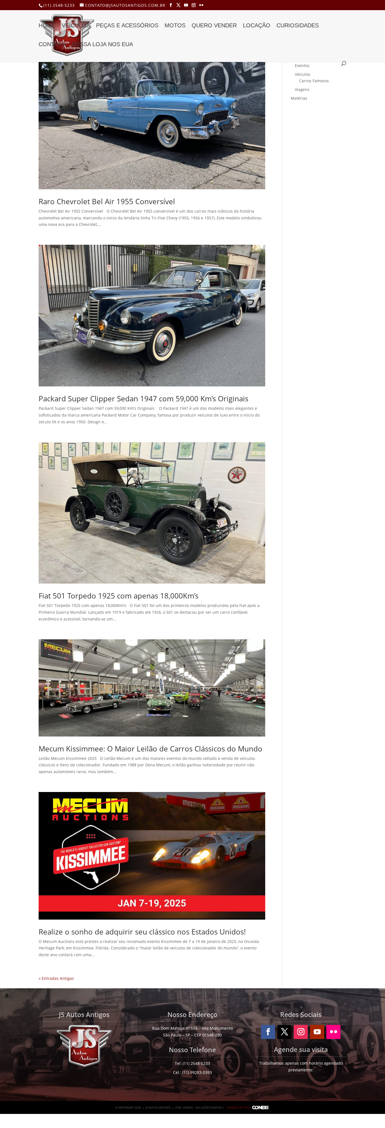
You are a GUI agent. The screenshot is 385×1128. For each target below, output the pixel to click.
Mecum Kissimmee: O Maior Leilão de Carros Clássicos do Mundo (150, 749)
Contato (52, 44)
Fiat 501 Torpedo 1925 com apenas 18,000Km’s (118, 596)
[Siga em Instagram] (301, 1032)
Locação (256, 25)
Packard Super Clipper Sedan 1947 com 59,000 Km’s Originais (144, 398)
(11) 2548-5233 (59, 5)
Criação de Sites (239, 1107)
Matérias (299, 98)
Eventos (302, 65)
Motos (175, 25)
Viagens (302, 89)
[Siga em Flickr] (333, 1032)
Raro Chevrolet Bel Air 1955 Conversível (107, 201)
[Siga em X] (284, 1032)
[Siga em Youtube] (317, 1032)
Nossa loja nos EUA (102, 44)
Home (47, 25)
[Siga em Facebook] (268, 1032)
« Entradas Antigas (56, 978)
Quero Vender (214, 25)
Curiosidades (297, 25)
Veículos (76, 25)
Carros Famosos (314, 80)
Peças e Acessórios (127, 25)
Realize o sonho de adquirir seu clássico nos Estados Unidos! (142, 932)
